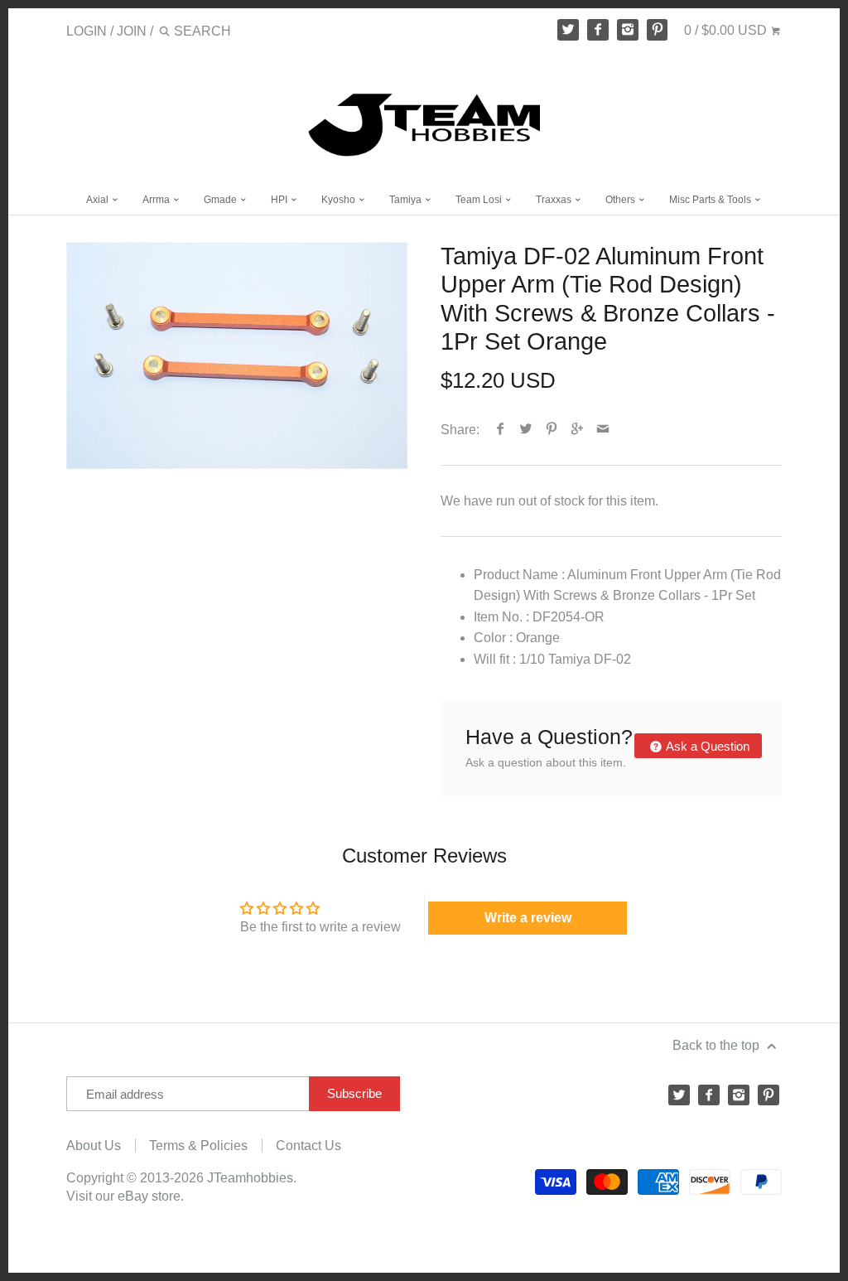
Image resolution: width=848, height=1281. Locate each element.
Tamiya (406, 199)
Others (621, 199)
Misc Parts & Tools (711, 199)
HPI (280, 199)
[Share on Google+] (577, 430)
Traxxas (555, 199)
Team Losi (479, 199)
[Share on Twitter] (526, 430)
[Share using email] (603, 430)
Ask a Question (706, 746)
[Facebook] (598, 30)
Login (86, 31)
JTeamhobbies (250, 1178)
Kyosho (339, 199)
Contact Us (308, 1145)
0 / (725, 30)
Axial (98, 199)
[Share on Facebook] (500, 430)
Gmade (221, 199)
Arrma (157, 199)
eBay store (149, 1196)
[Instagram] (627, 30)
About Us (93, 1145)
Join (132, 31)
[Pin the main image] (552, 430)
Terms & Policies (198, 1145)
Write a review (527, 918)
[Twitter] (568, 30)
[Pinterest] (657, 30)
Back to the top (717, 1045)
